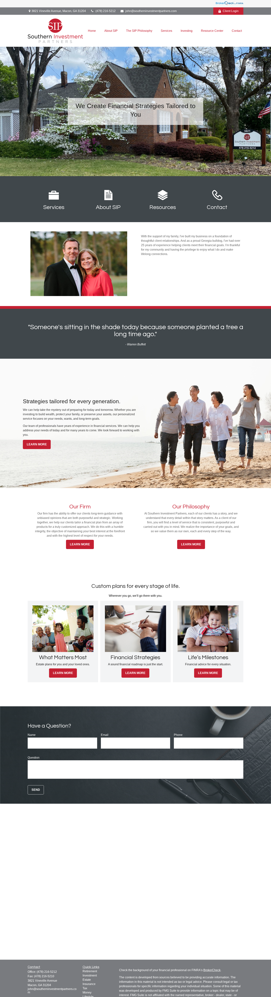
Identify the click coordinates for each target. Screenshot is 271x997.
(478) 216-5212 (105, 11)
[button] (91, 31)
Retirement (90, 971)
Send (36, 789)
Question (33, 757)
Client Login (231, 11)
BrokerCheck (211, 970)
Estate (87, 979)
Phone (178, 734)
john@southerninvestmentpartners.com (151, 11)
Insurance (89, 984)
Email (104, 734)
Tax (85, 988)
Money (87, 992)
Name (32, 734)
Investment (90, 975)
